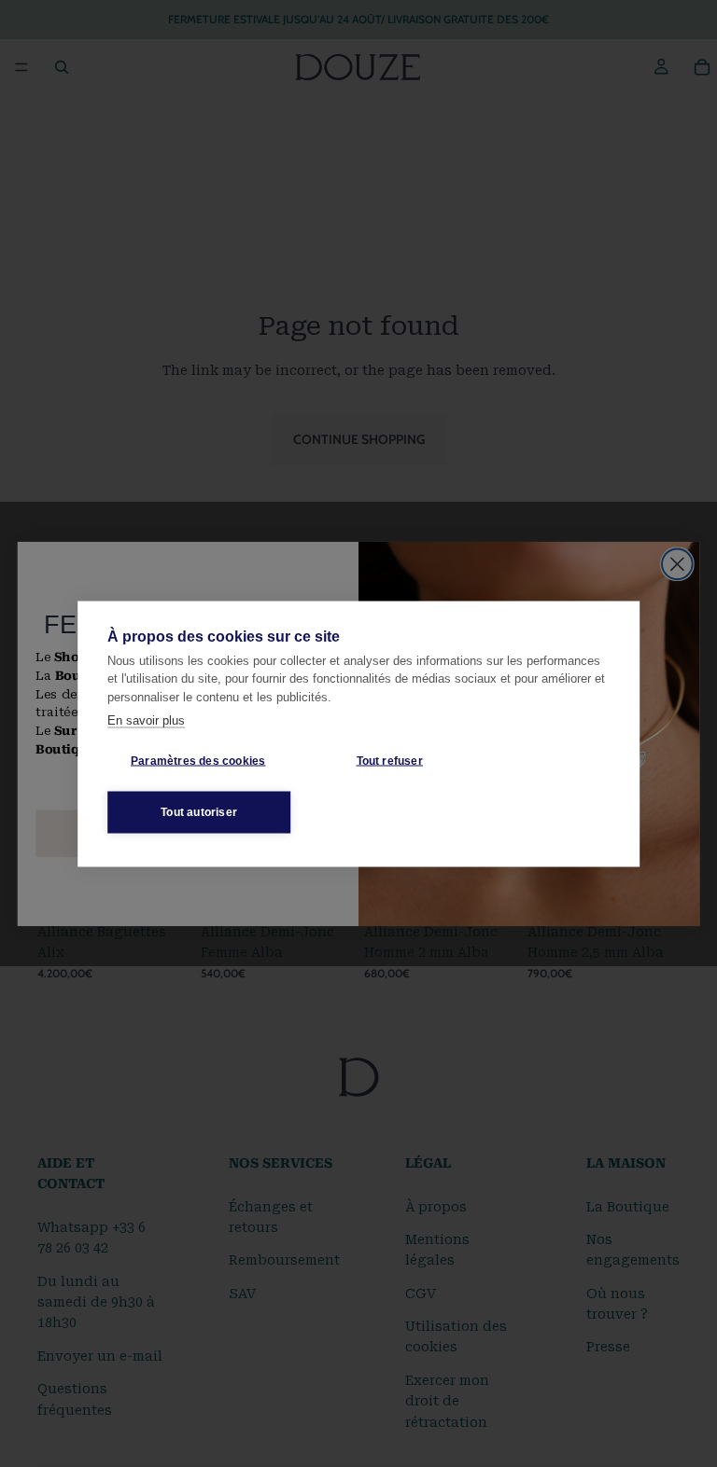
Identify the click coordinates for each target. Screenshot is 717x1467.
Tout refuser (390, 761)
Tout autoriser (199, 812)
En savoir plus (146, 720)
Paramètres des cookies (198, 761)
